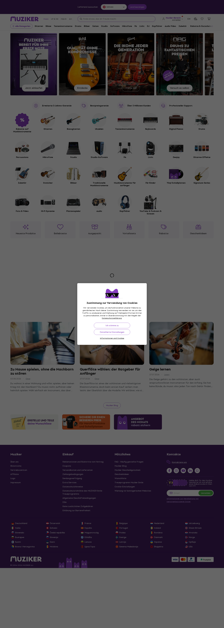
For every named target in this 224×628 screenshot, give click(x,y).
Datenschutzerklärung (112, 318)
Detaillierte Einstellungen (112, 332)
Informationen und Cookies (112, 338)
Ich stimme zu (112, 325)
